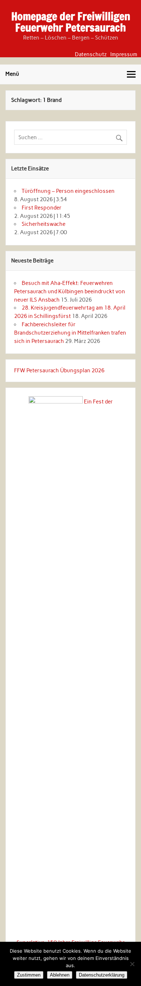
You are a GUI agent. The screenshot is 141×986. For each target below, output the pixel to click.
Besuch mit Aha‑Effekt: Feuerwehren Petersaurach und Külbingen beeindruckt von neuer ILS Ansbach (69, 291)
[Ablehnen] (132, 964)
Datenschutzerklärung (101, 975)
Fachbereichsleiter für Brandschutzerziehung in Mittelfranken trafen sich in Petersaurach (70, 332)
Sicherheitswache (43, 224)
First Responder (41, 207)
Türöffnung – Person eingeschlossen (68, 191)
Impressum (123, 54)
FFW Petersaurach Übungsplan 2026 (59, 370)
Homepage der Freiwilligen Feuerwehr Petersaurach (70, 21)
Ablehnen (59, 975)
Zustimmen (28, 975)
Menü (12, 74)
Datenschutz (91, 54)
